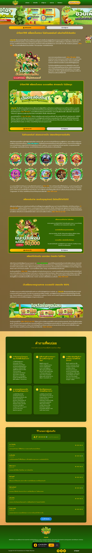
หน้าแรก (27, 3)
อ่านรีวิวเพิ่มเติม (46, 519)
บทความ (52, 3)
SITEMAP (76, 551)
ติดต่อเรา (60, 3)
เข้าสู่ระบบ (43, 3)
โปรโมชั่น (35, 3)
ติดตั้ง (51, 545)
